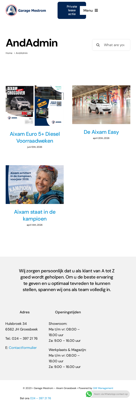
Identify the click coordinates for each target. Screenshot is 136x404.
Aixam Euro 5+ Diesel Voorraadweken (35, 137)
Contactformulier (23, 347)
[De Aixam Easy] (101, 104)
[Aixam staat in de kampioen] (35, 184)
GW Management (103, 388)
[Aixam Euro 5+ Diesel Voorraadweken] (35, 105)
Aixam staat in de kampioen (34, 215)
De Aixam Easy (101, 131)
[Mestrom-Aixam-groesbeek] (26, 6)
